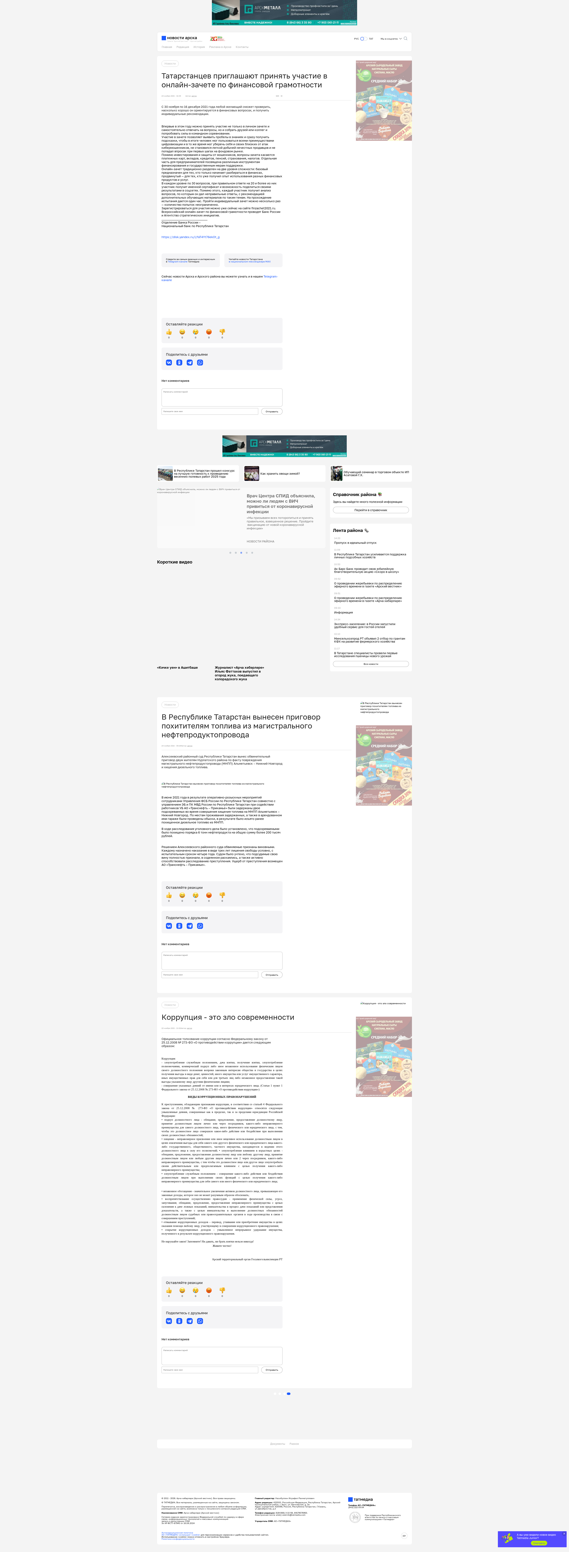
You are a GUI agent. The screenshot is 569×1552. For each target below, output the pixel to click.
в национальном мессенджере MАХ (250, 261)
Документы (277, 1443)
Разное (294, 1443)
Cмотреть (539, 1543)
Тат (371, 38)
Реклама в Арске (220, 47)
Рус (356, 38)
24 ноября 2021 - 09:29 (171, 746)
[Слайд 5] (252, 553)
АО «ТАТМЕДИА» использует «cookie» (181, 1534)
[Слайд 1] (230, 553)
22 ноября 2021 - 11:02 (171, 1028)
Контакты (242, 47)
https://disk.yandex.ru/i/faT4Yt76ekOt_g (191, 237)
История (199, 47)
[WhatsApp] (200, 362)
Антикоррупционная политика (177, 1532)
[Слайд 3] (241, 553)
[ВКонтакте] (169, 362)
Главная (167, 47)
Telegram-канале (178, 261)
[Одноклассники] (179, 362)
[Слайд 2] (236, 553)
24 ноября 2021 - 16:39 (171, 96)
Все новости (371, 663)
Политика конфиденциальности (178, 1539)
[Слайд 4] (247, 553)
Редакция (182, 47)
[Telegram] (190, 362)
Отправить (272, 411)
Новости (170, 63)
